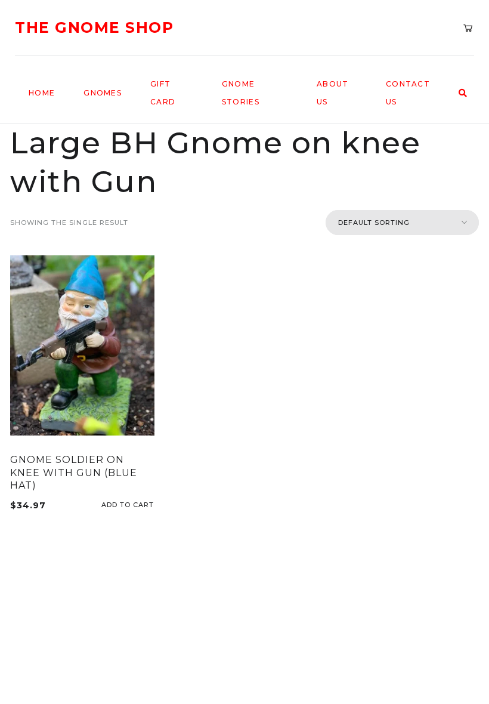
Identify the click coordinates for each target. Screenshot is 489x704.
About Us (333, 92)
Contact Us (408, 92)
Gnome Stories (240, 92)
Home (42, 92)
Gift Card (162, 92)
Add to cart (150, 505)
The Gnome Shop (94, 27)
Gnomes (102, 92)
